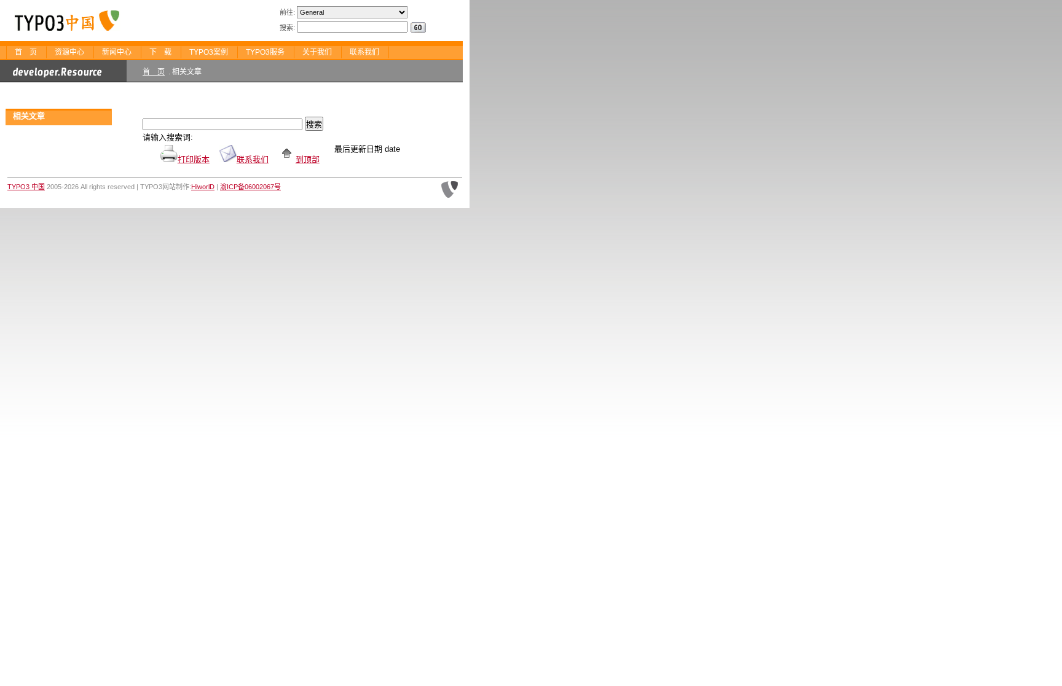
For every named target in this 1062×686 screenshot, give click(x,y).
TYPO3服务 (265, 52)
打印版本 (194, 159)
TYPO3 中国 (26, 186)
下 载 (160, 52)
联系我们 (364, 52)
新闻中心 (117, 52)
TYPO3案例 (208, 52)
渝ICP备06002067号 (250, 186)
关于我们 (317, 52)
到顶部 (308, 159)
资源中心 (69, 52)
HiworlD (202, 186)
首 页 (26, 52)
